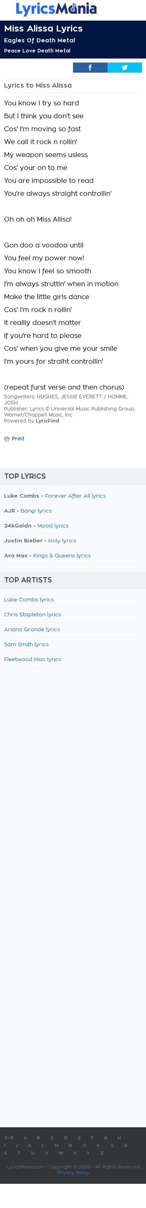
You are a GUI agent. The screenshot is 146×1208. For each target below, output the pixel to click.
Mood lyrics (53, 526)
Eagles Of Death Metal (39, 40)
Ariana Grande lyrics (32, 629)
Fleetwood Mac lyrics (32, 659)
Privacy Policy (73, 1172)
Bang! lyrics (36, 511)
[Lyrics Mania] (73, 9)
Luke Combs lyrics (29, 600)
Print (18, 438)
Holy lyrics (62, 541)
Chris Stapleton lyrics (32, 615)
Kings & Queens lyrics (62, 556)
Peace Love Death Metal (37, 50)
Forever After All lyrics (75, 496)
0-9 (8, 1138)
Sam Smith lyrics (26, 644)
